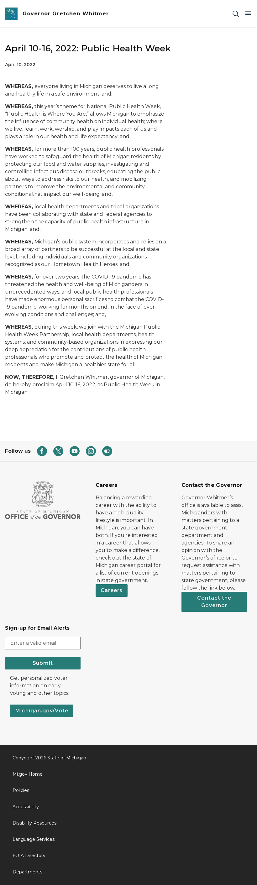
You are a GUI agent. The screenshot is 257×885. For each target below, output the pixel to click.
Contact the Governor (214, 601)
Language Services (34, 839)
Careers (112, 590)
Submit (43, 663)
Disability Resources (34, 823)
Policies (21, 790)
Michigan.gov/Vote (41, 711)
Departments (27, 872)
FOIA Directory (29, 855)
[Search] (235, 14)
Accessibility (26, 807)
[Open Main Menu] (248, 14)
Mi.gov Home (28, 774)
